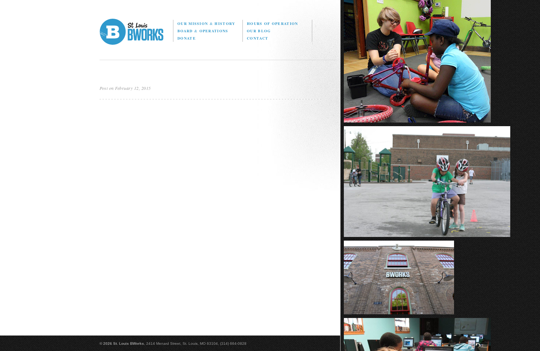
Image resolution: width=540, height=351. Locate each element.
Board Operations (202, 30)
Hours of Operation (272, 23)
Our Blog (259, 30)
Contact (257, 38)
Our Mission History (206, 23)
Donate (186, 38)
